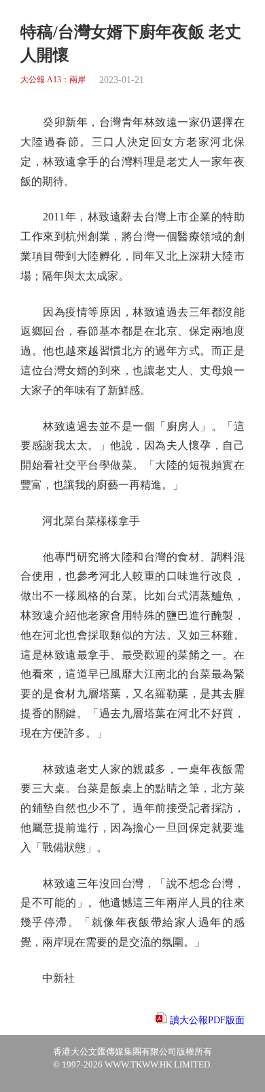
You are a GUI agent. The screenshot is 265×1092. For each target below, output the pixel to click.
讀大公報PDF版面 (207, 1020)
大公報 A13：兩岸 (53, 80)
